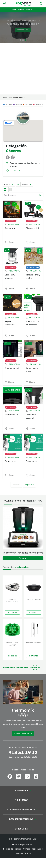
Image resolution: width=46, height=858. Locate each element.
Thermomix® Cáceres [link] (17, 97)
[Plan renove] (12, 443)
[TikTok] (36, 776)
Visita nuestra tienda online (22, 9)
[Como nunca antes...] (33, 349)
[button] (41, 4)
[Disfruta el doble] (33, 210)
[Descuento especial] (33, 396)
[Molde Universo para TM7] (12, 630)
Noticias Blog (10, 221)
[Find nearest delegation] (5, 4)
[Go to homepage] (23, 3)
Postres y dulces (33, 267)
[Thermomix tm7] (12, 349)
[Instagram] (27, 776)
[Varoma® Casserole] (33, 586)
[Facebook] (10, 776)
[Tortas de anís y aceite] (33, 256)
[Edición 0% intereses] (12, 256)
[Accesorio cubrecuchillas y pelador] (12, 586)
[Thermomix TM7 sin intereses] (33, 303)
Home (5, 97)
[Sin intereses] (12, 210)
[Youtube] (18, 776)
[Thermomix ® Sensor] (33, 630)
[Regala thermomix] (12, 303)
